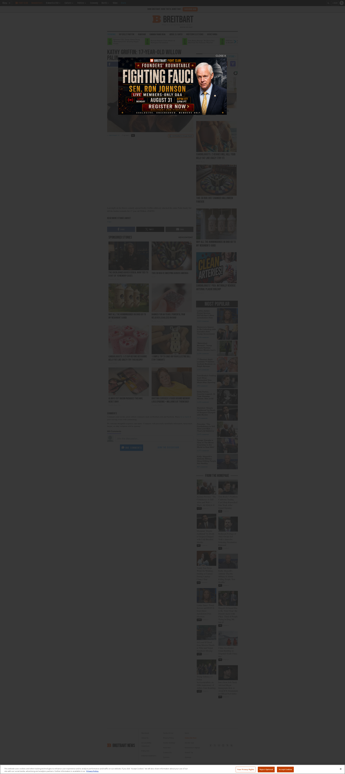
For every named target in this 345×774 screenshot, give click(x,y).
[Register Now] (172, 84)
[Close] (341, 769)
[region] (172, 769)
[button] (172, 387)
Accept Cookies (285, 769)
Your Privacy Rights (245, 769)
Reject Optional (266, 769)
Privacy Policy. (92, 771)
